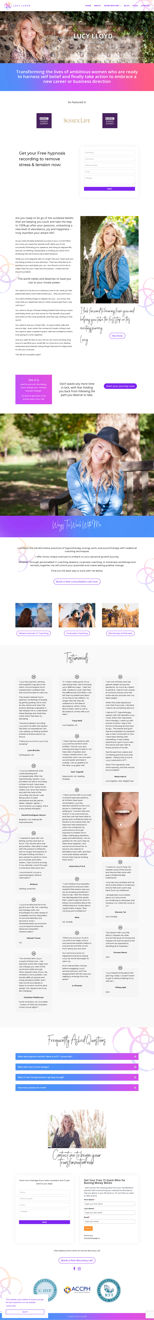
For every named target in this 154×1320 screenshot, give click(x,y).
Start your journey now (120, 386)
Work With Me (111, 6)
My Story (117, 335)
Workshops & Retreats (120, 633)
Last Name (89, 1208)
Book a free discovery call (77, 1260)
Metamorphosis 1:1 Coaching (33, 633)
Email (87, 1217)
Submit (88, 1228)
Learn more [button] (11, 1306)
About (97, 6)
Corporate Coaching (77, 633)
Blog (126, 6)
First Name (89, 1200)
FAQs (135, 6)
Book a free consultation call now (77, 581)
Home (88, 6)
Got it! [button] (25, 1312)
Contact (145, 6)
